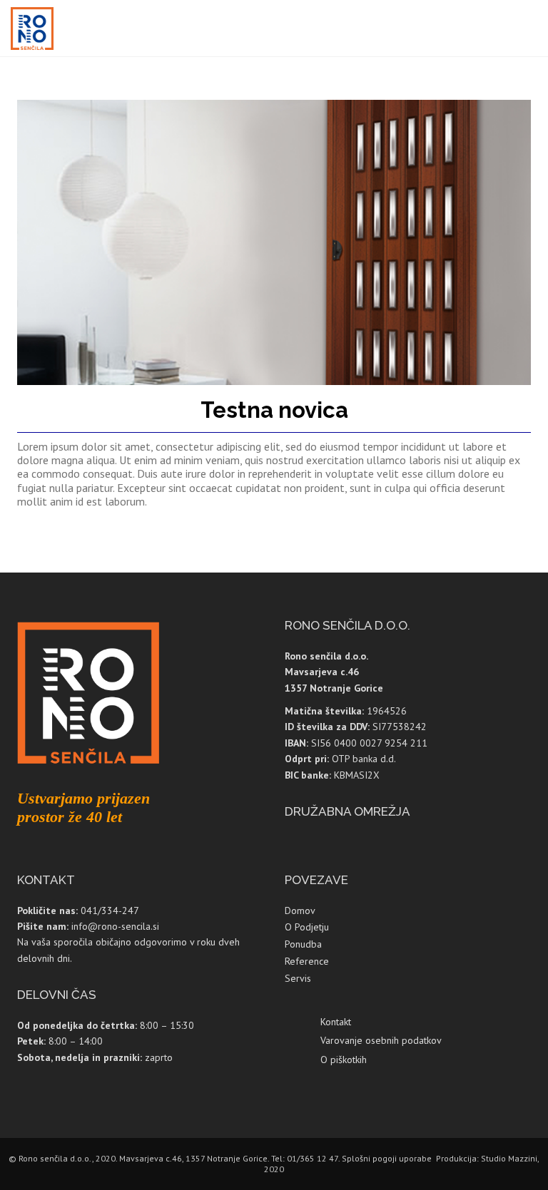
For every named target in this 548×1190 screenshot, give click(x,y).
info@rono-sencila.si (115, 926)
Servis (298, 978)
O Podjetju (307, 926)
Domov (300, 910)
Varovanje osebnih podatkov (381, 1040)
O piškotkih (343, 1059)
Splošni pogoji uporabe (387, 1158)
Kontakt (335, 1021)
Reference (307, 961)
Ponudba (303, 944)
